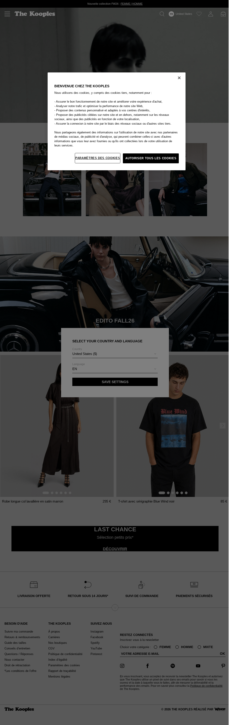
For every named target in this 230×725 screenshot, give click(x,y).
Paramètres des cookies (96, 158)
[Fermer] (178, 78)
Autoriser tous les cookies (149, 158)
